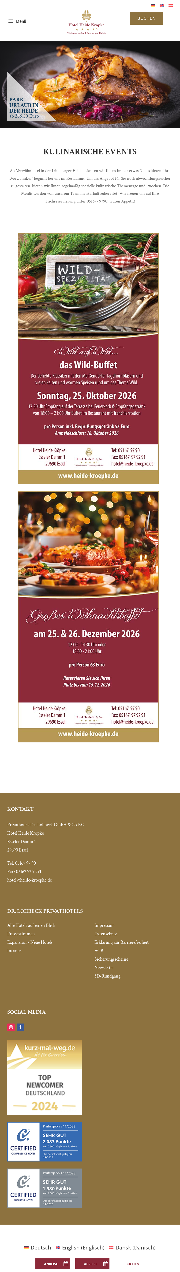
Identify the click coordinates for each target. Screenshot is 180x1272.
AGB (98, 951)
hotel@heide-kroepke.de (29, 880)
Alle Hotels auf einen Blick (31, 925)
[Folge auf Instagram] (11, 1027)
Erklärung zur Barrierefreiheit (121, 942)
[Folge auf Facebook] (20, 1027)
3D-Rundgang (107, 976)
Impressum (104, 925)
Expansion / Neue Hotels (29, 942)
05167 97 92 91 (28, 872)
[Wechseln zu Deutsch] (152, 5)
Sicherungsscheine (111, 959)
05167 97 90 (25, 863)
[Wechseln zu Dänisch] (170, 5)
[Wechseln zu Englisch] (161, 5)
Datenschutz (105, 934)
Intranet (14, 951)
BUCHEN (146, 18)
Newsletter (104, 968)
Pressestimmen (21, 934)
